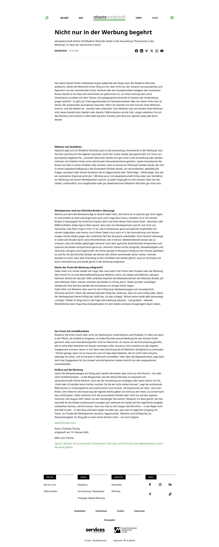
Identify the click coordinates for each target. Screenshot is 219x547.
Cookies (120, 511)
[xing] (150, 494)
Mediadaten (79, 511)
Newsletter (117, 484)
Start (139, 17)
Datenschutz (101, 511)
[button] (46, 17)
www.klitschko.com (65, 422)
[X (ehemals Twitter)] (151, 50)
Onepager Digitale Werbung (91, 498)
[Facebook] (136, 50)
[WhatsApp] (156, 50)
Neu (81, 17)
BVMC (155, 17)
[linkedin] (170, 484)
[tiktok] (170, 494)
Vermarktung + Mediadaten (91, 491)
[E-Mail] (161, 50)
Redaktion (82, 484)
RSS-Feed (116, 491)
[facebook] (150, 484)
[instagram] (160, 484)
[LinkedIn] (141, 50)
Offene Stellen (50, 491)
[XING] (146, 50)
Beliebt (64, 17)
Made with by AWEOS (124, 540)
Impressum (139, 511)
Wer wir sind (50, 484)
